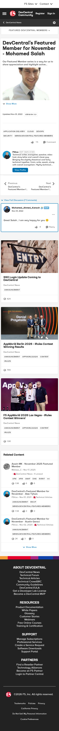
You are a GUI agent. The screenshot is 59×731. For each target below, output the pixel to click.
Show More (11, 104)
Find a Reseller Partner (29, 664)
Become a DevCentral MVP (29, 594)
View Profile (20, 170)
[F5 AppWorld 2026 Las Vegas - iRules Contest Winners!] (29, 394)
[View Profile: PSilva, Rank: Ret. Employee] (7, 155)
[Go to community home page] (21, 13)
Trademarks (20, 703)
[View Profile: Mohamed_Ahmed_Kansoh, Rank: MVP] (7, 209)
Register (40, 13)
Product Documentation (29, 607)
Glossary (29, 613)
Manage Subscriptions (29, 639)
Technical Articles (29, 578)
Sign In (51, 13)
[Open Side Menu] (4, 13)
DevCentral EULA (30, 587)
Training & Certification (29, 626)
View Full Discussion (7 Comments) (20, 200)
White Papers (29, 610)
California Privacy (29, 708)
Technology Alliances (29, 667)
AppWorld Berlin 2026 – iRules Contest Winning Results (28, 345)
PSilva (15, 152)
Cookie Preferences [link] (29, 719)
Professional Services (29, 642)
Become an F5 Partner (30, 670)
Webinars (29, 619)
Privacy (41, 703)
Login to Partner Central (29, 674)
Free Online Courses (29, 622)
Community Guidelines (29, 584)
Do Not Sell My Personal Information (29, 714)
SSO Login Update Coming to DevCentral (22, 279)
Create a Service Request (29, 645)
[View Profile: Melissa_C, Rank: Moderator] (6, 466)
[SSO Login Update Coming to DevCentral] (29, 256)
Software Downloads (29, 648)
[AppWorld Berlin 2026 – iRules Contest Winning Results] (29, 323)
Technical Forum (29, 575)
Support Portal (29, 651)
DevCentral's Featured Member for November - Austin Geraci (30, 520)
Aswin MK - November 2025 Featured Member (32, 465)
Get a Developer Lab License (29, 590)
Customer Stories (29, 616)
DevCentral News (13, 22)
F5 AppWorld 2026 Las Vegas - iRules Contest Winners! (27, 417)
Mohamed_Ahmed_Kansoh (26, 208)
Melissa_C (17, 470)
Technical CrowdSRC (30, 581)
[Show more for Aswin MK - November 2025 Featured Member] (48, 479)
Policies (31, 703)
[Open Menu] (54, 22)
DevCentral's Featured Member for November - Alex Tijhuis (30, 492)
